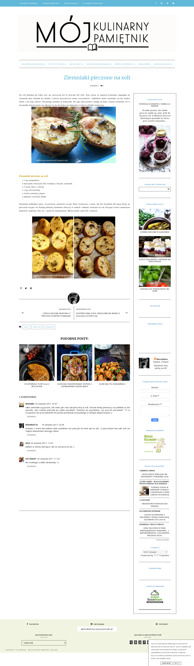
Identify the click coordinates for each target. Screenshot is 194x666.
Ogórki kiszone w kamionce (154, 232)
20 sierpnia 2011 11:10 (48, 458)
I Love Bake (144, 500)
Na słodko (76, 64)
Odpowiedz (31, 417)
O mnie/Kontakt (51, 3)
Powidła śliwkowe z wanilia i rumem (155, 105)
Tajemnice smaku (147, 470)
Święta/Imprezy (124, 64)
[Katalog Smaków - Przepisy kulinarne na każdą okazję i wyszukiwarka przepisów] (155, 602)
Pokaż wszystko (162, 540)
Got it (177, 663)
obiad (26, 327)
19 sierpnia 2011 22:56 (53, 424)
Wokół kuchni (162, 64)
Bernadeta (31, 424)
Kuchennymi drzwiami (149, 511)
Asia (27, 443)
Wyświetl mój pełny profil (161, 366)
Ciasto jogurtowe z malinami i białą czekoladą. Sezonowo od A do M (154, 517)
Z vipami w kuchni (93, 3)
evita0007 (30, 458)
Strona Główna (29, 3)
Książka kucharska (33, 64)
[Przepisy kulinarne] (155, 452)
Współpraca (71, 3)
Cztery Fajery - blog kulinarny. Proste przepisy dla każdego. (154, 482)
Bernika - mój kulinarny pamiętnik (35, 650)
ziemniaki (49, 327)
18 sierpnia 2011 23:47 (46, 403)
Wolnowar (144, 64)
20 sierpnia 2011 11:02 (42, 443)
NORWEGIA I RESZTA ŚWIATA (151, 524)
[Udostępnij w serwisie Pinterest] (31, 289)
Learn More (166, 663)
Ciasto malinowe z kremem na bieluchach (155, 260)
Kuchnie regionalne (98, 64)
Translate (164, 555)
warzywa (37, 327)
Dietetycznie (57, 64)
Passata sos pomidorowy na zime (154, 290)
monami (29, 403)
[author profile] (74, 298)
